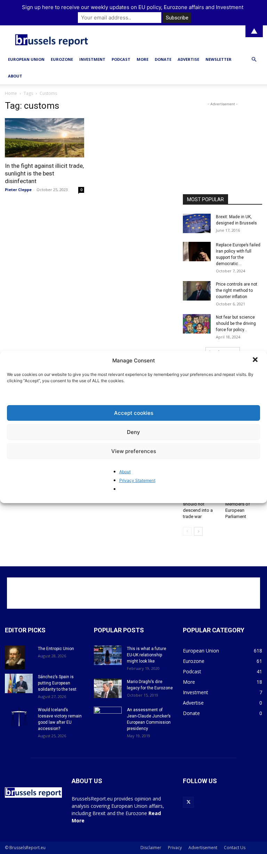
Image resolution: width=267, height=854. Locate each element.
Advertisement (202, 848)
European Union (26, 59)
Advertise (188, 59)
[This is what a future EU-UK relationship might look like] (108, 655)
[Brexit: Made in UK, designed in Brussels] (197, 223)
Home (11, 93)
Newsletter (218, 59)
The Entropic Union (56, 648)
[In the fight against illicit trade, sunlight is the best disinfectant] (44, 137)
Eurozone (62, 59)
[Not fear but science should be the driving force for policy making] (197, 324)
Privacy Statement (137, 480)
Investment (92, 59)
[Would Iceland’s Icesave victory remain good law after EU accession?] (19, 716)
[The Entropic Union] (19, 658)
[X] (188, 802)
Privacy (175, 848)
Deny (133, 432)
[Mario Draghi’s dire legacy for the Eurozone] (108, 688)
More (142, 59)
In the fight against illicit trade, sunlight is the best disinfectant (44, 173)
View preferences (133, 451)
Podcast (121, 59)
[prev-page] (187, 531)
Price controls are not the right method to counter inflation (236, 290)
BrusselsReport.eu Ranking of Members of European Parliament (243, 504)
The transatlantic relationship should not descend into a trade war (199, 504)
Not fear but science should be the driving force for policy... (236, 323)
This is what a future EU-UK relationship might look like (146, 655)
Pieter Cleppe (18, 189)
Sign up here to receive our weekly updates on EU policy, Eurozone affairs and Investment (132, 7)
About (125, 471)
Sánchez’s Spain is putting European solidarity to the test (57, 683)
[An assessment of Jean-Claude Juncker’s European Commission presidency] (108, 716)
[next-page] (198, 531)
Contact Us (234, 848)
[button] (256, 360)
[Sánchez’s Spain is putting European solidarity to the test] (19, 683)
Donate (163, 59)
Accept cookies (133, 413)
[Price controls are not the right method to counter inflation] (197, 291)
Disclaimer (150, 848)
